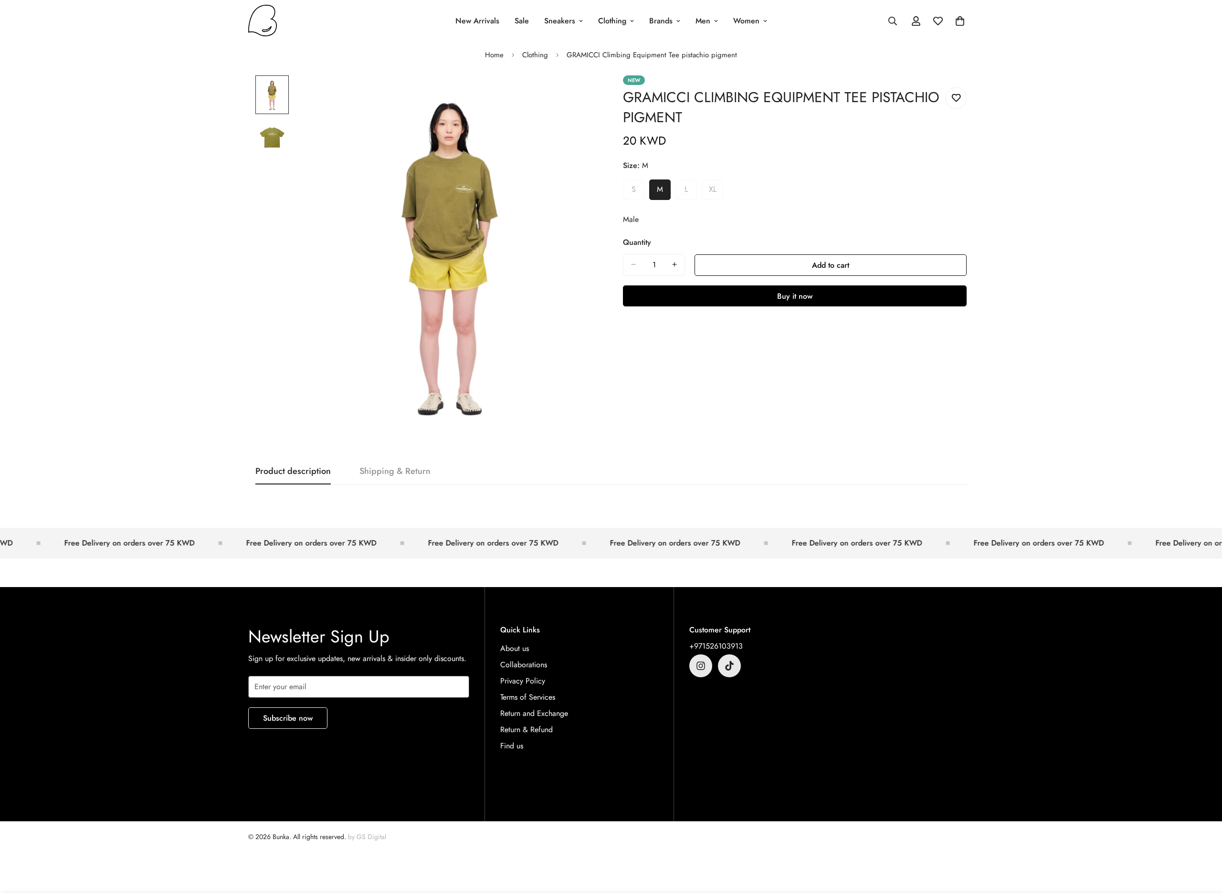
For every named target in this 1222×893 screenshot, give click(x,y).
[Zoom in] (579, 95)
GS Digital (371, 836)
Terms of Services (527, 697)
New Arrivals (477, 20)
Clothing (612, 20)
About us (514, 648)
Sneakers (559, 20)
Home (494, 55)
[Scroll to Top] (1203, 841)
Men (702, 20)
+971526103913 (716, 646)
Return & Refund (526, 729)
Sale (522, 20)
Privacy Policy (522, 680)
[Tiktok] (729, 665)
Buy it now (794, 295)
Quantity (637, 241)
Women (746, 20)
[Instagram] (700, 665)
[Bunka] (262, 21)
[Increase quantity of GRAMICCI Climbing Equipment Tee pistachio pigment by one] (674, 264)
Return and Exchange (534, 713)
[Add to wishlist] (956, 98)
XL (716, 192)
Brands (661, 20)
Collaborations (523, 664)
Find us (511, 745)
